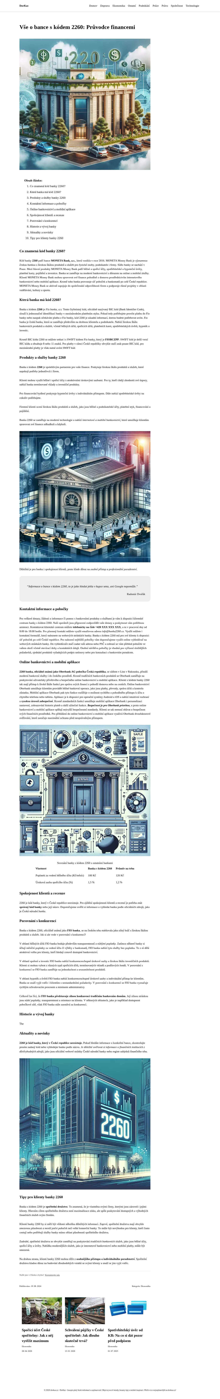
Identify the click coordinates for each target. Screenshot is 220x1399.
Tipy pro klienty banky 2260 (46, 238)
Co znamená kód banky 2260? (47, 186)
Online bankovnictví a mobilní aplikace (52, 209)
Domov (93, 5)
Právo (165, 5)
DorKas (23, 5)
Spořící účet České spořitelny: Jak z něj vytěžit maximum (37, 1335)
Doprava (105, 5)
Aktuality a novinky (41, 232)
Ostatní (132, 5)
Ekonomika (119, 5)
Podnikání (144, 5)
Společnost (177, 5)
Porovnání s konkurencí (43, 220)
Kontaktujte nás (52, 1275)
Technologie (192, 5)
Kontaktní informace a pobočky (48, 203)
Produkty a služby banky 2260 (48, 197)
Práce (156, 5)
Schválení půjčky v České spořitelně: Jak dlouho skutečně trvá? (84, 1335)
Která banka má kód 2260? (45, 192)
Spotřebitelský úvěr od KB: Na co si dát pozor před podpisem (125, 1335)
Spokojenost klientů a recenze (47, 215)
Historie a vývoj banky (43, 226)
